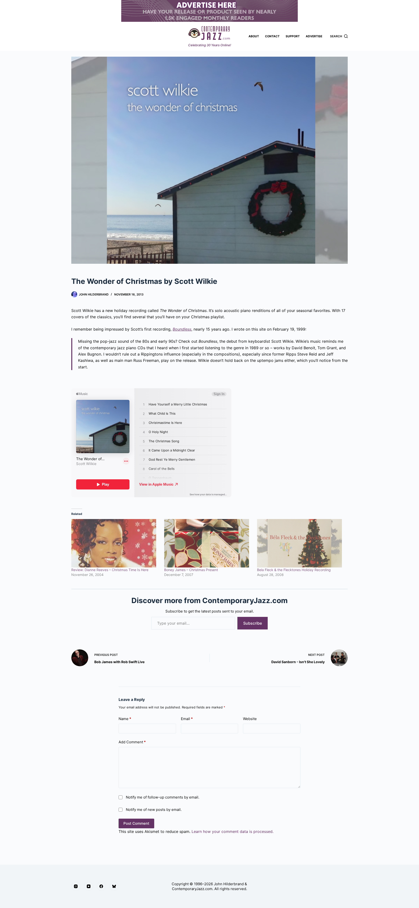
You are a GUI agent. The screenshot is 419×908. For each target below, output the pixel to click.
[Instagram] (76, 886)
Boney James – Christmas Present (191, 570)
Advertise (314, 36)
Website (250, 718)
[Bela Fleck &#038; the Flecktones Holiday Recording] (301, 543)
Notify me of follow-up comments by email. (162, 797)
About (254, 36)
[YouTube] (88, 886)
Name (125, 718)
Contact (272, 36)
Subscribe (252, 623)
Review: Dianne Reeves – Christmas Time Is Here (109, 570)
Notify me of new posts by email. (154, 809)
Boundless (182, 329)
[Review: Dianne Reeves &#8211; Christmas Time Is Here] (115, 543)
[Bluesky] (114, 886)
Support (293, 36)
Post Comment (136, 823)
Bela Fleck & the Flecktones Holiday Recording (294, 570)
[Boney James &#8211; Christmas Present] (208, 543)
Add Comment (132, 742)
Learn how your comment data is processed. (233, 831)
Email (187, 718)
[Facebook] (101, 886)
